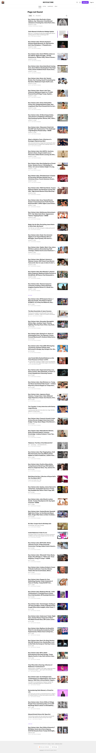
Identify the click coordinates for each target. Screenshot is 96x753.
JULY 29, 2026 (31, 338)
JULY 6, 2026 (31, 645)
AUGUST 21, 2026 (32, 47)
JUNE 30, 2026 (31, 732)
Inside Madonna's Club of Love (37, 532)
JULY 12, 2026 (31, 572)
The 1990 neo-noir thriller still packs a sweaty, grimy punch (41, 228)
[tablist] (34, 15)
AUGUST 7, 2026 (32, 205)
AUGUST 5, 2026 (32, 240)
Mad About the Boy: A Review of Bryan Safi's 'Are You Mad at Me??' (42, 477)
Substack (41, 750)
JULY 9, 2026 (31, 609)
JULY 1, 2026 (31, 707)
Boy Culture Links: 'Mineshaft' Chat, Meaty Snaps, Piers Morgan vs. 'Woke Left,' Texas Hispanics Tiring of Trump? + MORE (41, 556)
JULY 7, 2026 (31, 633)
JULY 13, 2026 (31, 560)
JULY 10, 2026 (31, 597)
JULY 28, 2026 (31, 351)
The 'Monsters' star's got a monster (36, 525)
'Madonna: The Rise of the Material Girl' (40, 443)
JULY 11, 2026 (31, 584)
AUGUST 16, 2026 (32, 108)
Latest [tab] (30, 15)
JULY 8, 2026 (31, 621)
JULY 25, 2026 (31, 387)
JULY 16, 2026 (31, 516)
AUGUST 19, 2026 (32, 71)
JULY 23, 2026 (31, 436)
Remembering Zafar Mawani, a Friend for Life (40, 691)
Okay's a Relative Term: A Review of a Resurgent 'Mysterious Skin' (39, 140)
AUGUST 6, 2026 (32, 217)
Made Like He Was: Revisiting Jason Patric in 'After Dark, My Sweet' (41, 225)
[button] (40, 6)
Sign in (92, 2)
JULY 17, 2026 (31, 504)
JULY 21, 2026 (31, 457)
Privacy (49, 743)
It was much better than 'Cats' (34, 480)
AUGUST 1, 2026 (32, 289)
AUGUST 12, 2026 (32, 156)
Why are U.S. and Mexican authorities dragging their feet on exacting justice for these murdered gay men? (41, 34)
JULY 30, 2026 (31, 326)
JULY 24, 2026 (31, 423)
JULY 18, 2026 (31, 492)
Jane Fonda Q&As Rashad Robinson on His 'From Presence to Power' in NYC (41, 358)
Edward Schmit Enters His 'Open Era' (39, 714)
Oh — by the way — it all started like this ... (37, 444)
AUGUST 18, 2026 (32, 83)
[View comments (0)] (38, 28)
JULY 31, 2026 (31, 304)
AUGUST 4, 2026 (32, 252)
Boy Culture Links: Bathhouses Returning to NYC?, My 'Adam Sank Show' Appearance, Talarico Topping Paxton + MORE (41, 214)
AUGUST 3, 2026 (32, 264)
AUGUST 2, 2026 (32, 276)
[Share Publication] (80, 2)
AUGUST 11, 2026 (32, 168)
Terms (52, 743)
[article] (48, 23)
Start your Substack (44, 747)
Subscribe (85, 2)
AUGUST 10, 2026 (32, 180)
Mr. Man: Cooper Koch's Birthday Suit (39, 523)
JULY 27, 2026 (31, 375)
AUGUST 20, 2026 (32, 59)
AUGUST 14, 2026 (32, 132)
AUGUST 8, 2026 (32, 193)
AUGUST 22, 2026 (32, 24)
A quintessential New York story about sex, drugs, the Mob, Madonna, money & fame (41, 410)
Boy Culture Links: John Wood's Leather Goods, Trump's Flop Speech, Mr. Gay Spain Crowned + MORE (41, 500)
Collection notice (58, 743)
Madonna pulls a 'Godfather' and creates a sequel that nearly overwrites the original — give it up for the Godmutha (41, 669)
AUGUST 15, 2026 (32, 120)
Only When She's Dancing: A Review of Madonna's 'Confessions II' (40, 665)
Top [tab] (33, 15)
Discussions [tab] (38, 15)
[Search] (77, 2)
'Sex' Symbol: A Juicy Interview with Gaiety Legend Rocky (41, 407)
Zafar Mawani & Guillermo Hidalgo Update (41, 31)
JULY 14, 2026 (31, 548)
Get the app (54, 747)
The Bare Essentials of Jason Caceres (39, 311)
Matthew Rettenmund (38, 26)
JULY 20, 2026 (31, 469)
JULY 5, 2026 (31, 658)
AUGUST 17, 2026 (32, 95)
